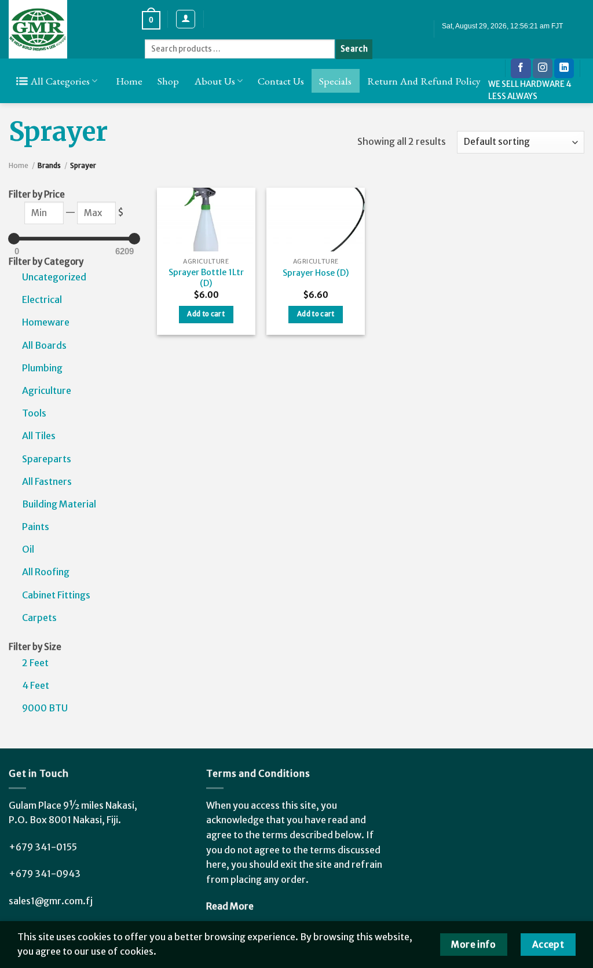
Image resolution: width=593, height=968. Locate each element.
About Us (215, 80)
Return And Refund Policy (424, 80)
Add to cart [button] (206, 314)
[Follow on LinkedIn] (564, 68)
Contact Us (281, 80)
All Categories (60, 80)
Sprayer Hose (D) (316, 273)
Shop (168, 80)
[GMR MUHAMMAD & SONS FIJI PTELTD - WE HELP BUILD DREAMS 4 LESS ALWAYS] (67, 29)
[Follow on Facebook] (520, 68)
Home (129, 80)
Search (354, 49)
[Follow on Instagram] (542, 68)
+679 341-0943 (44, 873)
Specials (335, 80)
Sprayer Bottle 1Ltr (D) (206, 277)
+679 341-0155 (43, 847)
